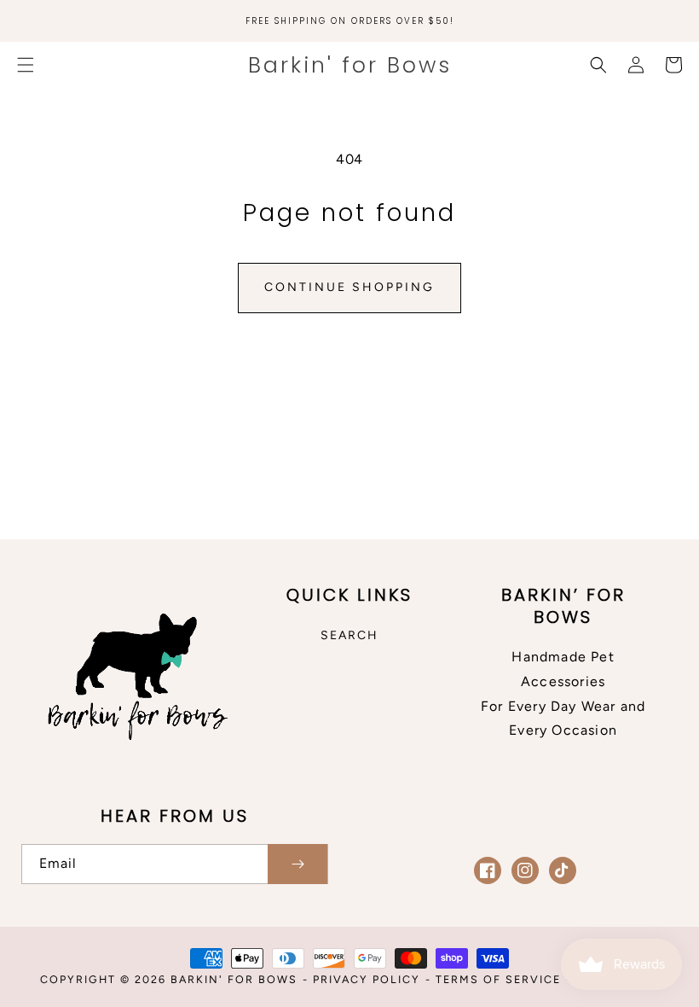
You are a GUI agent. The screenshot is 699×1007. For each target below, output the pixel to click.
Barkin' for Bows (234, 979)
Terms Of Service (498, 979)
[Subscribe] (297, 864)
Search (349, 635)
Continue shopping (349, 287)
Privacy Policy (366, 979)
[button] (25, 65)
